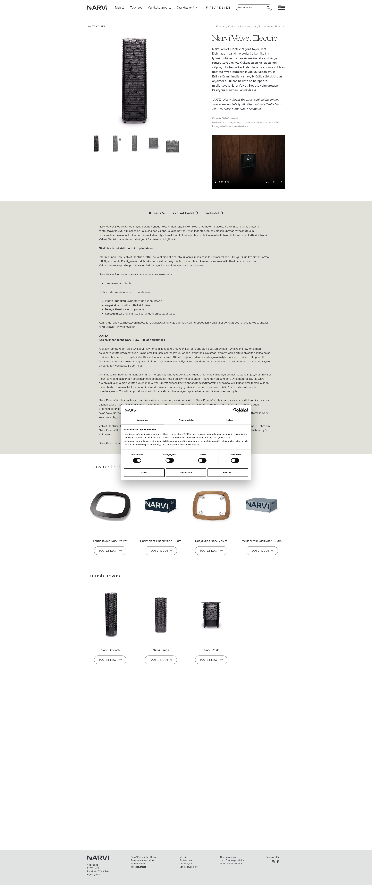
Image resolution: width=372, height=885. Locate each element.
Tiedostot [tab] (212, 213)
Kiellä (144, 472)
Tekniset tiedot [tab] (183, 213)
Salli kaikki (227, 472)
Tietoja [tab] (229, 420)
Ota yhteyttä (186, 7)
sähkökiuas (226, 126)
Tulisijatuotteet (138, 867)
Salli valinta (186, 472)
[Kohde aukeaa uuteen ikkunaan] (273, 861)
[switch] (170, 460)
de (228, 7)
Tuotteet (136, 7)
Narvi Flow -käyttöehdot (232, 860)
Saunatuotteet (138, 863)
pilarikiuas (249, 122)
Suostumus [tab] (142, 420)
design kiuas (234, 122)
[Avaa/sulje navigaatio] (281, 7)
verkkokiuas (241, 126)
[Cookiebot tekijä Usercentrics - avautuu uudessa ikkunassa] (235, 410)
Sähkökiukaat (248, 26)
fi (207, 8)
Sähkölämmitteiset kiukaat (144, 857)
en (221, 7)
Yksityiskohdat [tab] (186, 420)
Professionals (187, 860)
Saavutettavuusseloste (231, 863)
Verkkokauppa (157, 7)
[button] (178, 85)
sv (214, 7)
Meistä (119, 7)
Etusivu (221, 26)
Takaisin (98, 26)
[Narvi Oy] (97, 8)
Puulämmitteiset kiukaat (143, 860)
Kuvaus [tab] (155, 213)
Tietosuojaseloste (229, 857)
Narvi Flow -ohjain (148, 348)
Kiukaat (232, 26)
